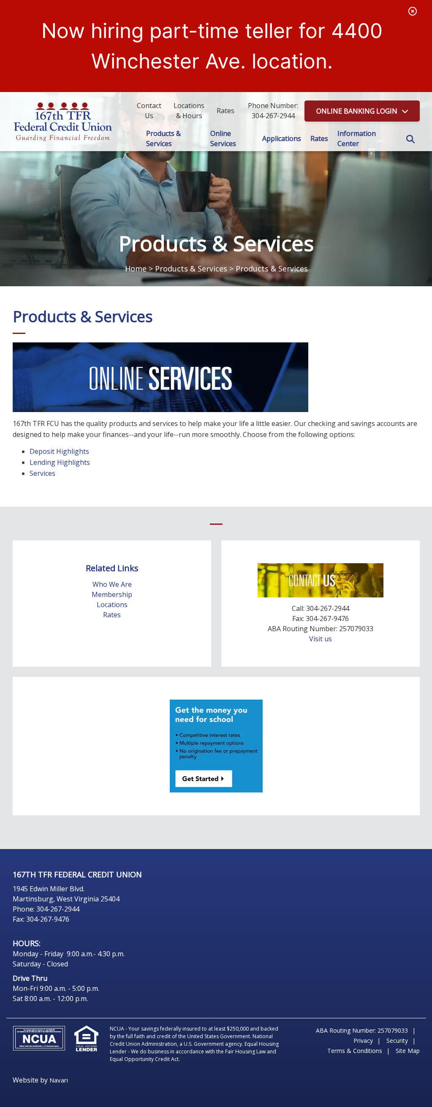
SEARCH (410, 139)
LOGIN (356, 111)
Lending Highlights (60, 462)
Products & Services (163, 138)
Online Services (223, 138)
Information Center (356, 138)
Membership (112, 594)
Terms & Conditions (354, 1051)
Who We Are (112, 584)
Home (136, 268)
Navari (58, 1080)
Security (397, 1040)
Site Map (408, 1051)
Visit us (320, 638)
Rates (319, 138)
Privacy (363, 1040)
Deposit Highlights (59, 451)
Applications (281, 138)
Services (42, 473)
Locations (112, 604)
